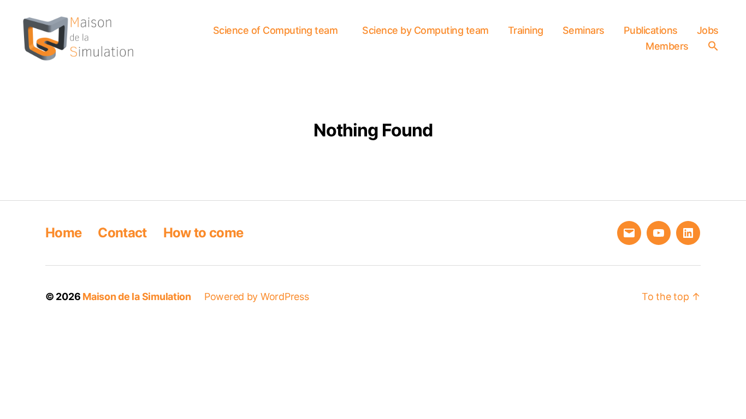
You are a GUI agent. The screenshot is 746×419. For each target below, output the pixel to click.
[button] (716, 45)
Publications (651, 30)
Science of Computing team (275, 30)
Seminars (584, 30)
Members (667, 46)
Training (525, 30)
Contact (122, 233)
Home (63, 233)
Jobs (708, 30)
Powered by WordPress (256, 296)
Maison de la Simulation (136, 296)
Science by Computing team (425, 30)
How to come (203, 233)
